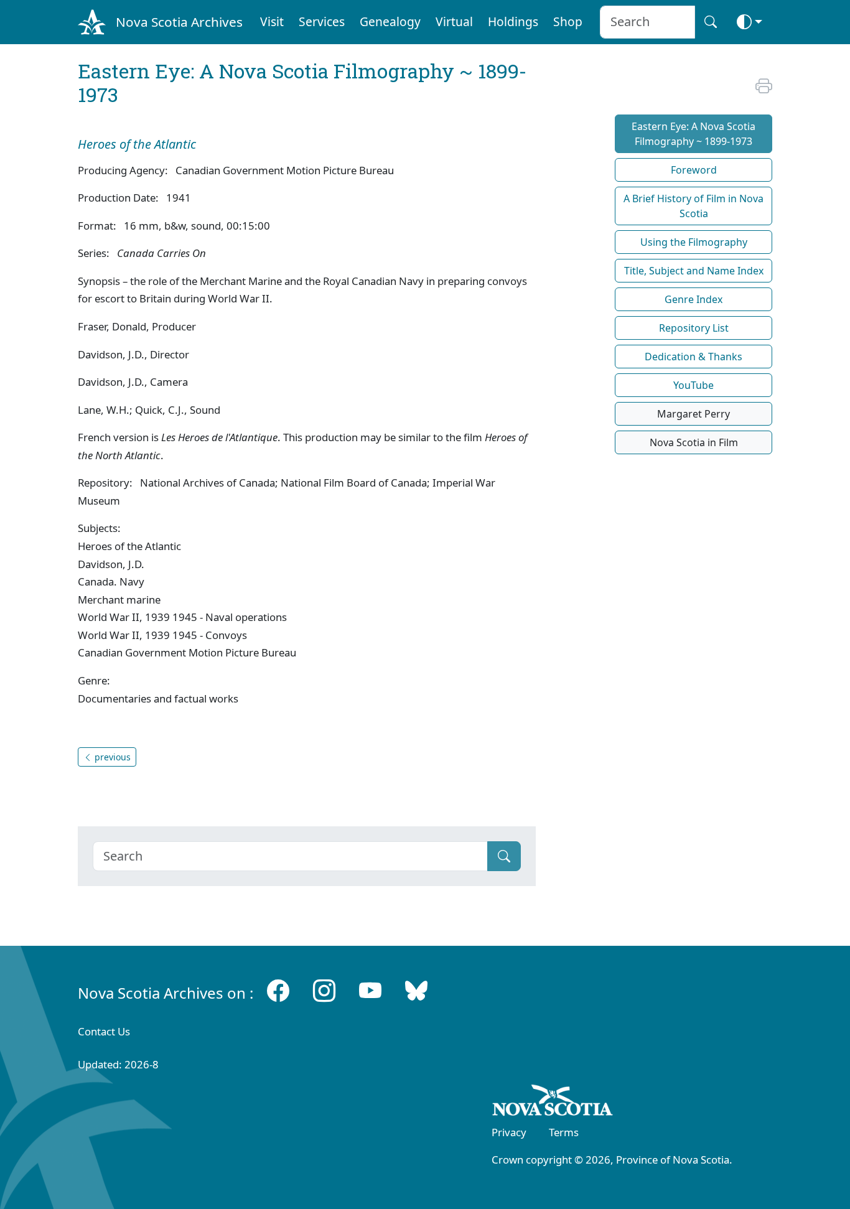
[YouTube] (370, 990)
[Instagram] (324, 990)
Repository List (694, 328)
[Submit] (504, 856)
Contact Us (104, 1031)
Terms (564, 1132)
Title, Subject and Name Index (694, 271)
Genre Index (693, 299)
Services (322, 21)
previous (111, 757)
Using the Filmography (693, 242)
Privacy (509, 1132)
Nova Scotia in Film (694, 442)
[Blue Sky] (416, 990)
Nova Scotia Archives (179, 21)
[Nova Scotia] (553, 1102)
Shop (567, 21)
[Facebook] (278, 990)
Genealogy (390, 21)
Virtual (454, 21)
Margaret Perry (693, 414)
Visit (272, 21)
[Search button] (710, 22)
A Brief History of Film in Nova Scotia (693, 206)
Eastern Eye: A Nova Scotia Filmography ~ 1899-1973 (693, 133)
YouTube (693, 385)
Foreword (694, 170)
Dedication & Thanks (693, 356)
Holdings (513, 21)
